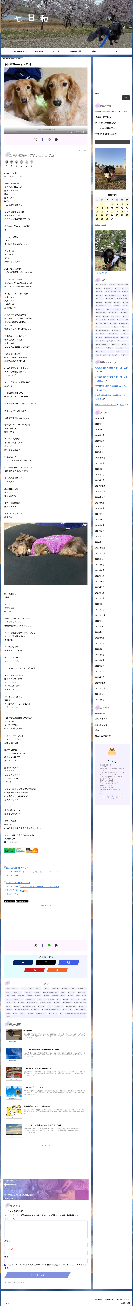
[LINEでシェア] (49, 139)
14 (97, 211)
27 (127, 215)
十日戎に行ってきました (105, 404)
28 (97, 218)
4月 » (104, 224)
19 (122, 211)
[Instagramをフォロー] (68, 962)
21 (97, 215)
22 (102, 215)
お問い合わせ (108, 1300)
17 (112, 211)
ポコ (99, 399)
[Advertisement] (45, 921)
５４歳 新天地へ (103, 117)
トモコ (100, 380)
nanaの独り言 (11, 901)
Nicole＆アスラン (23, 901)
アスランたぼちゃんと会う (107, 134)
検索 (97, 93)
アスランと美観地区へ (105, 128)
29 (102, 218)
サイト (7, 1256)
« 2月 (97, 224)
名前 (7, 1241)
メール (8, 1249)
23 (107, 215)
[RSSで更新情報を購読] (57, 970)
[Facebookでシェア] (42, 139)
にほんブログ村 (11, 871)
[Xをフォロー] (46, 962)
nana (99, 371)
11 (117, 207)
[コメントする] (56, 139)
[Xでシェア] (36, 139)
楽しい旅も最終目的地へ (106, 122)
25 (117, 215)
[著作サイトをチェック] (23, 962)
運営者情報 (98, 1300)
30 (107, 218)
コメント (9, 1218)
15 (102, 211)
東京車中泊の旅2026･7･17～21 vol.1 (112, 111)
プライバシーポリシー (122, 1300)
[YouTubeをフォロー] (34, 970)
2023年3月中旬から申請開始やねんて (111, 386)
